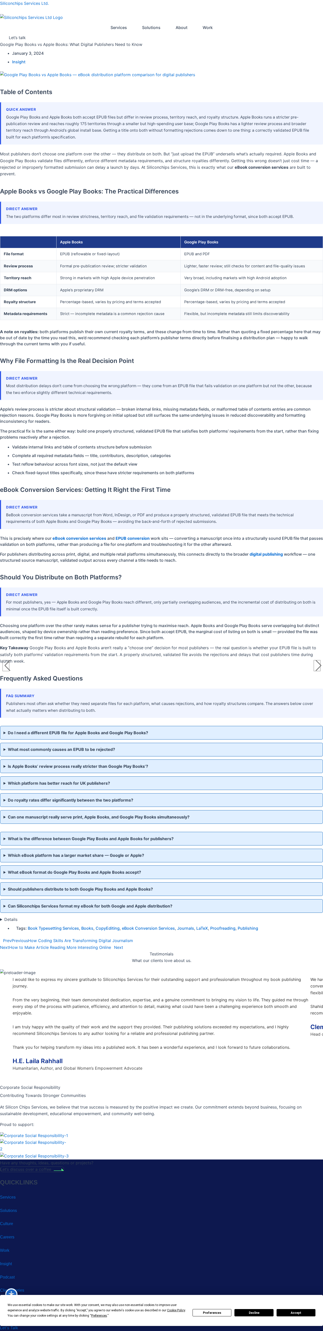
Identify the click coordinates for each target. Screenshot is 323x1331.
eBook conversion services (79, 538)
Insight (18, 61)
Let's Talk (9, 1327)
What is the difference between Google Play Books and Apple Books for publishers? (91, 838)
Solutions (151, 27)
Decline (254, 1313)
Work (208, 27)
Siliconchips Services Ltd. (24, 3)
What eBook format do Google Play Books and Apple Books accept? (74, 872)
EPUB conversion (133, 538)
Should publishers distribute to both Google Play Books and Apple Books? (80, 889)
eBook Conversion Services (148, 928)
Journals (185, 928)
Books (87, 928)
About (181, 27)
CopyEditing (108, 928)
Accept (296, 1313)
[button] (119, 27)
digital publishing (266, 554)
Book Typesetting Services (53, 928)
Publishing (248, 928)
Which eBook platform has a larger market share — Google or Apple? (76, 855)
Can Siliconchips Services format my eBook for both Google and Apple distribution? (90, 906)
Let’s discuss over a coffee (25, 1169)
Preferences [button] (99, 1315)
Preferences (212, 1313)
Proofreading (222, 928)
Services (119, 27)
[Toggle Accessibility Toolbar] (11, 1294)
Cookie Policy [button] (176, 1310)
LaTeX (202, 928)
